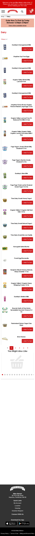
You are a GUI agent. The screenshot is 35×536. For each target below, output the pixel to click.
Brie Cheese (21, 337)
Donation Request (17, 511)
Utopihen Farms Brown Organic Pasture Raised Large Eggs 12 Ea (21, 105)
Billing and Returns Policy (27, 533)
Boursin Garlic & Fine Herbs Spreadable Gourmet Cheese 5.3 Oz (21, 310)
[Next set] (28, 348)
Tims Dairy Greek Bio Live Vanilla (21, 235)
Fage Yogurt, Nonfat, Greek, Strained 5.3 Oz (21, 161)
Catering (17, 508)
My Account (17, 503)
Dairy (8, 16)
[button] (2, 11)
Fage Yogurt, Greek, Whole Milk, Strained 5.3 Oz (21, 147)
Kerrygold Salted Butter (21, 247)
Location (17, 506)
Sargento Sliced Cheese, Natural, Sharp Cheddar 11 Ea (21, 271)
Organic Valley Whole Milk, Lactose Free (21, 80)
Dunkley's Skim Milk (21, 173)
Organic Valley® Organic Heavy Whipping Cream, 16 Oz (21, 284)
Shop (2, 16)
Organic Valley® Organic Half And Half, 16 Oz (21, 211)
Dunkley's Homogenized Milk (21, 45)
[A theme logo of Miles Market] (12, 11)
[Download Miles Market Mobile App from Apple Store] (11, 523)
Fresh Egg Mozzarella (21, 258)
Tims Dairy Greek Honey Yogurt (21, 198)
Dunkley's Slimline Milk (21, 297)
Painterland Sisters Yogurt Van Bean (21, 324)
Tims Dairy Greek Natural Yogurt (21, 223)
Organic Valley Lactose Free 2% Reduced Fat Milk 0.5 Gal (21, 119)
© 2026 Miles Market (18, 530)
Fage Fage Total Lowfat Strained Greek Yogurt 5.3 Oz (21, 186)
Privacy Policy (5, 533)
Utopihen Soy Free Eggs (21, 56)
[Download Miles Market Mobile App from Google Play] (23, 523)
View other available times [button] (17, 25)
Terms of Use (14, 533)
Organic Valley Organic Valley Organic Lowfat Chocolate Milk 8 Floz (21, 133)
